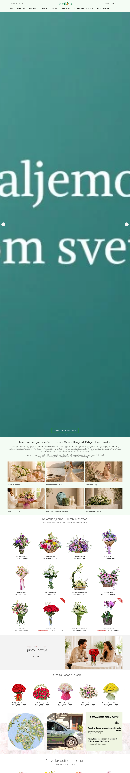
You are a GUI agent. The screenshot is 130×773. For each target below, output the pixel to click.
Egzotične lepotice (108, 628)
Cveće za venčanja (53, 484)
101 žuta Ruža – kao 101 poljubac (111, 703)
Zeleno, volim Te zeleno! (79, 628)
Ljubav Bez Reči (50, 628)
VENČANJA (66, 8)
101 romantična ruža (88, 703)
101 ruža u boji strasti (42, 703)
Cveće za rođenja (91, 484)
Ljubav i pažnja (13, 511)
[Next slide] (127, 224)
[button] (12, 9)
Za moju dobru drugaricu (79, 592)
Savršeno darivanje (21, 556)
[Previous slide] (3, 224)
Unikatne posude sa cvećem (56, 511)
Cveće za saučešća (92, 511)
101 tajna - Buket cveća (19, 703)
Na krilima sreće (108, 592)
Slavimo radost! (50, 556)
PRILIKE (11, 8)
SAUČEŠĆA (89, 8)
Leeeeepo (22, 628)
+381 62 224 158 (17, 3)
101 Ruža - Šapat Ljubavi (65, 703)
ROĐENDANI (55, 8)
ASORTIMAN (21, 8)
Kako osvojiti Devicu (51, 592)
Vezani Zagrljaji (21, 592)
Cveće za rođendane (15, 484)
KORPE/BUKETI (33, 8)
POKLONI (45, 8)
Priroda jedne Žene (79, 556)
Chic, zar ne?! (108, 556)
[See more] (26, 731)
